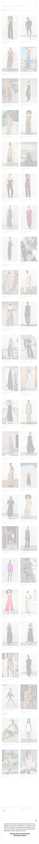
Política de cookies (21, 830)
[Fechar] (36, 821)
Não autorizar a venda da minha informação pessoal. (20, 834)
